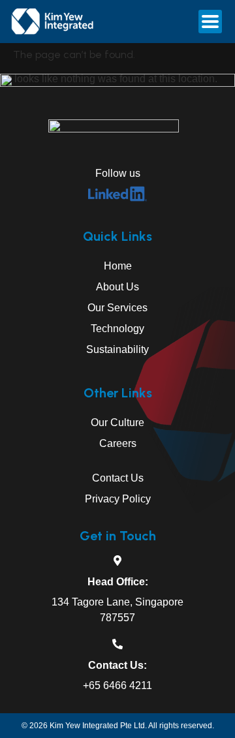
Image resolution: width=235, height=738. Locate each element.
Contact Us (118, 478)
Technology (117, 328)
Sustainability (117, 349)
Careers (117, 443)
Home (118, 265)
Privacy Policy (118, 498)
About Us (117, 286)
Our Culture (117, 422)
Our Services (117, 307)
